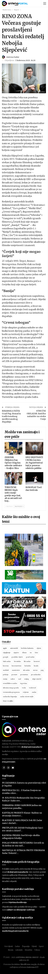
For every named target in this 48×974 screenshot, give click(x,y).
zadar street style (26, 697)
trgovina (23, 683)
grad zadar (30, 657)
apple (5, 648)
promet (14, 675)
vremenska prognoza (11, 692)
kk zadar (27, 661)
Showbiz (28, 950)
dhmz (24, 653)
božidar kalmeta (27, 648)
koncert (37, 661)
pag (42, 670)
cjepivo (16, 653)
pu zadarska (35, 675)
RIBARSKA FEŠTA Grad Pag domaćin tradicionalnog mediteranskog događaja (11, 416)
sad (19, 679)
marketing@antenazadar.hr (15, 931)
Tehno (37, 950)
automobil (14, 648)
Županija (26, 946)
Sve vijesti (8, 946)
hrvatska (17, 661)
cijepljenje (6, 653)
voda (24, 688)
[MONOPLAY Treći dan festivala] (34, 478)
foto (36, 653)
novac (35, 670)
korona (6, 666)
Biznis (10, 950)
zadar (34, 692)
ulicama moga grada (11, 688)
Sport (41, 946)
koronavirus (16, 666)
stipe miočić (36, 679)
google (5, 657)
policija (5, 675)
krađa (36, 666)
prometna (24, 675)
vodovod (32, 688)
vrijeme (26, 692)
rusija (5, 679)
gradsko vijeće (17, 657)
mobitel (6, 670)
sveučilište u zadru (10, 683)
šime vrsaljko (8, 701)
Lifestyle (19, 950)
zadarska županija (10, 697)
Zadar (17, 946)
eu (31, 653)
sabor (12, 679)
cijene (39, 648)
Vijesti (34, 946)
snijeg (26, 679)
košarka (28, 666)
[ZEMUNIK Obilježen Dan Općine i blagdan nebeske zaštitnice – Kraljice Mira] (13, 448)
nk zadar (26, 670)
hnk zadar (7, 661)
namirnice (16, 670)
